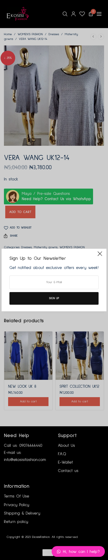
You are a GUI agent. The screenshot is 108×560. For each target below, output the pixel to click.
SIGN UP (54, 298)
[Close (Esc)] (100, 256)
